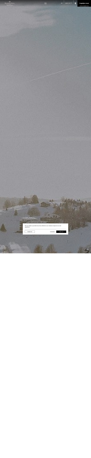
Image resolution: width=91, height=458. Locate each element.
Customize (52, 231)
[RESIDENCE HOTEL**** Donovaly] (10, 3)
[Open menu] (45, 3)
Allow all (61, 231)
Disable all (30, 231)
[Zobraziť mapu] (75, 3)
